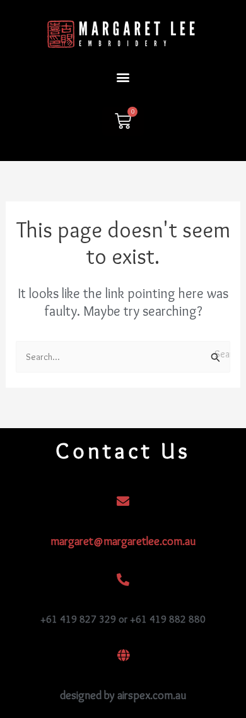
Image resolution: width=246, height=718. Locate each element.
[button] (123, 77)
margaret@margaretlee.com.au (123, 541)
